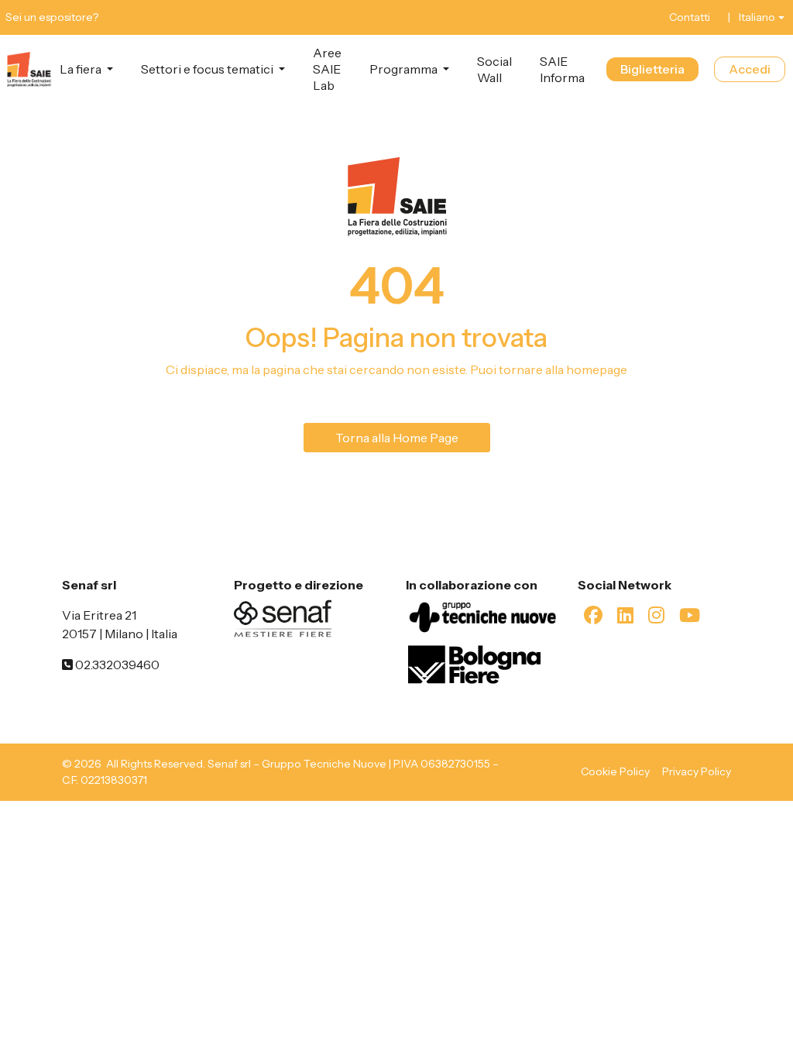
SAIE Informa (562, 69)
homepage (596, 369)
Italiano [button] (757, 17)
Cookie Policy (615, 771)
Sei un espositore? (51, 17)
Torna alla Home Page (396, 437)
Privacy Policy (696, 771)
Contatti (689, 17)
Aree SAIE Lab (327, 69)
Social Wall (494, 69)
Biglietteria (652, 69)
